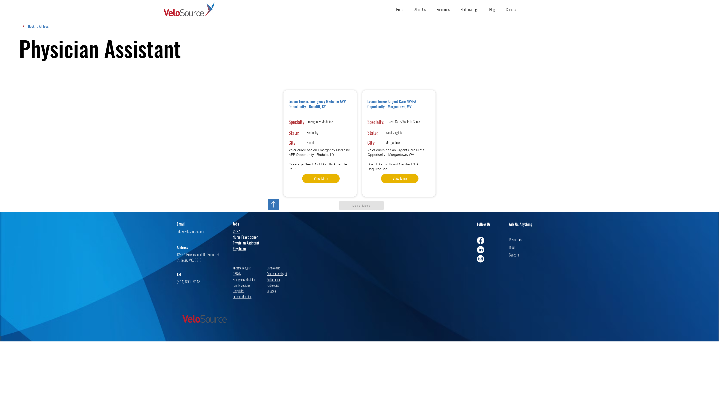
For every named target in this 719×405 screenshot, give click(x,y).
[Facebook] (480, 240)
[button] (423, 9)
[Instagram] (480, 258)
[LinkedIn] (480, 249)
